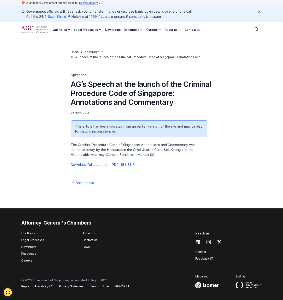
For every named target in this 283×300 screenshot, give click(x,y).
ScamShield (57, 16)
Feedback (202, 258)
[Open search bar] (257, 29)
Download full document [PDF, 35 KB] (101, 165)
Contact (200, 251)
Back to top (85, 183)
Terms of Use (99, 286)
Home (75, 52)
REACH (120, 286)
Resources (28, 253)
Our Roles (28, 233)
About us (89, 233)
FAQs (86, 247)
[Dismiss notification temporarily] (259, 12)
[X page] (219, 242)
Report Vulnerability (34, 286)
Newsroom (113, 29)
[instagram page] (208, 242)
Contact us (90, 240)
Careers (26, 260)
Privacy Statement (71, 286)
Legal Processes (32, 240)
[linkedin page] (197, 242)
